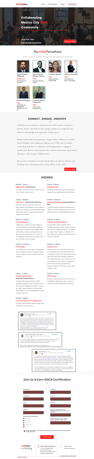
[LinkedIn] (29, 72)
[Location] (18, 42)
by (22, 448)
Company (52, 389)
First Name (26, 389)
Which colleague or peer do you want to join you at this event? (58, 419)
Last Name (26, 396)
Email (24, 402)
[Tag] (18, 39)
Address (25, 409)
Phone (52, 396)
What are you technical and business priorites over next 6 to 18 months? (59, 410)
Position (52, 402)
